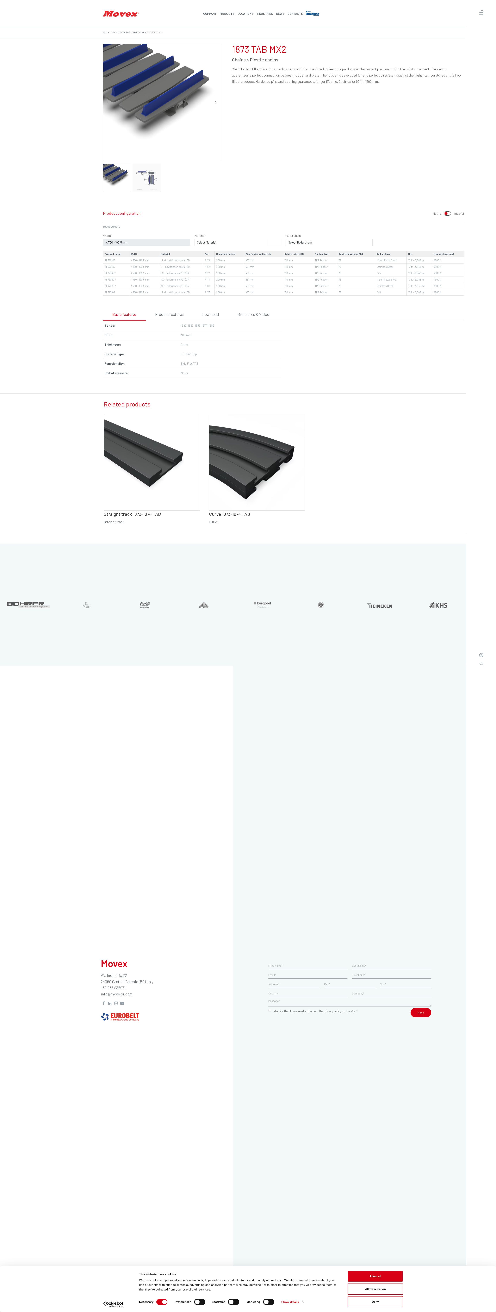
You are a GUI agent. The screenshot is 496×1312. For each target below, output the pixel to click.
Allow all (375, 1276)
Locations (245, 13)
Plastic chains (139, 32)
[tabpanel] (283, 351)
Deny (375, 1301)
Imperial (458, 213)
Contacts (295, 13)
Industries (265, 13)
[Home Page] (121, 13)
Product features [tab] (169, 314)
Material (200, 235)
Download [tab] (210, 314)
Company (209, 13)
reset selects (111, 226)
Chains (126, 32)
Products (227, 13)
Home (106, 32)
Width (107, 235)
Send (421, 1012)
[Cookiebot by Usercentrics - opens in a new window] (113, 1304)
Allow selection (375, 1289)
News (280, 13)
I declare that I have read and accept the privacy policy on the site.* (315, 1011)
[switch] (199, 1302)
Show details (290, 1302)
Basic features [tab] (124, 314)
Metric (437, 213)
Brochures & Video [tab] (253, 314)
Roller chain (293, 235)
